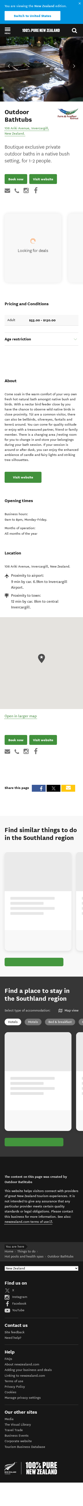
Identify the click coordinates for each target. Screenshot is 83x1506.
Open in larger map (21, 716)
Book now (16, 179)
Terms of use (14, 1381)
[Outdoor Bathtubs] (68, 113)
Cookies (10, 1392)
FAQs (8, 1359)
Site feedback (14, 1332)
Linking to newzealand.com (25, 1376)
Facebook (18, 1303)
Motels (33, 1022)
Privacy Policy (15, 1387)
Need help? (13, 1338)
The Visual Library (18, 1425)
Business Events (17, 1436)
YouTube (17, 1310)
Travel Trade (14, 1430)
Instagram (19, 1297)
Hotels (13, 1022)
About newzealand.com (22, 1364)
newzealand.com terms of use (28, 1222)
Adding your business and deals (28, 1370)
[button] (7, 30)
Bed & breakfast (60, 1022)
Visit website (43, 179)
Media (9, 1419)
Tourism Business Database (25, 1447)
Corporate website (18, 1441)
